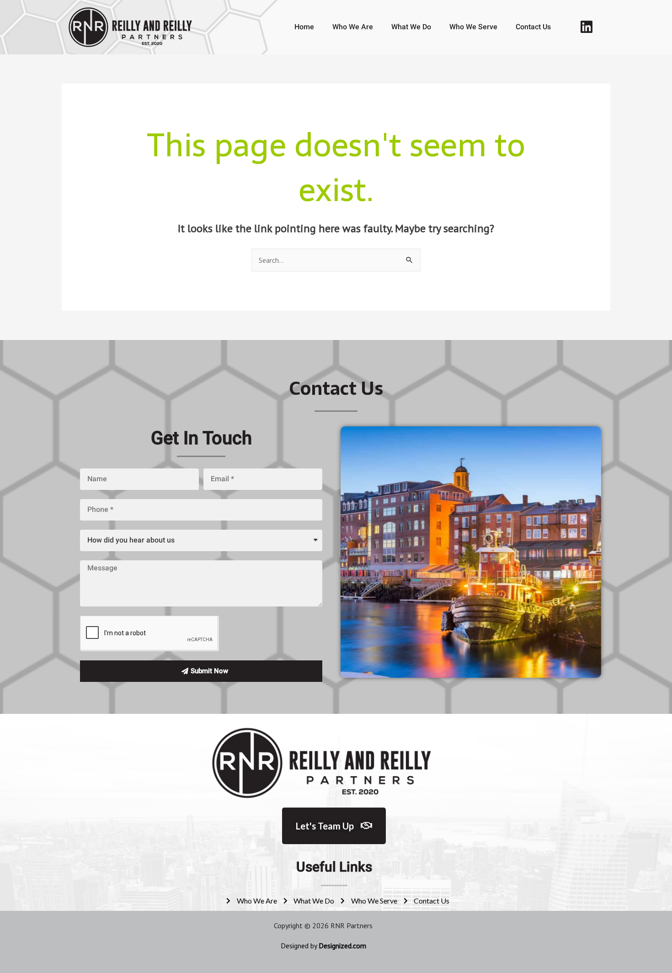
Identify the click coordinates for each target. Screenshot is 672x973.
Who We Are (352, 26)
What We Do (411, 26)
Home (304, 26)
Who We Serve (473, 26)
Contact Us (533, 26)
